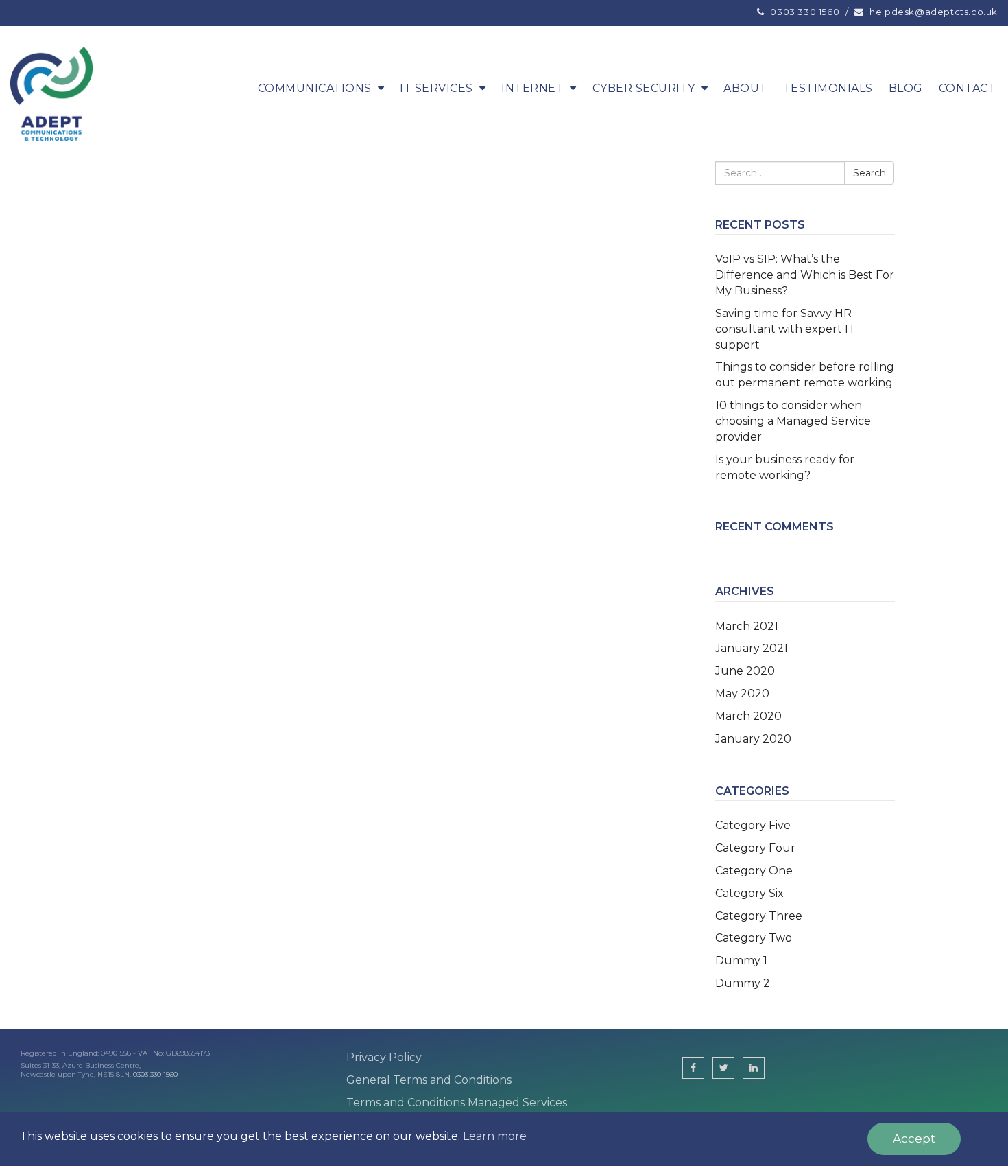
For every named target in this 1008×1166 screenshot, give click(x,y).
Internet (532, 88)
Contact (967, 88)
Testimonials (828, 88)
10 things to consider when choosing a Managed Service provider (793, 421)
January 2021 (751, 648)
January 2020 (753, 738)
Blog (906, 88)
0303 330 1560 (155, 1074)
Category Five (753, 825)
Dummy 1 (741, 960)
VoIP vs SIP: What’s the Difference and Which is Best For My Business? (804, 275)
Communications (315, 88)
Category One (754, 870)
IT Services (436, 88)
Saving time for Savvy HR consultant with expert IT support (785, 329)
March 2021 (746, 626)
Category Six (749, 893)
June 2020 (745, 670)
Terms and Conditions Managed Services (456, 1102)
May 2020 (742, 693)
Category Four (755, 847)
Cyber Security (643, 88)
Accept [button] (914, 1138)
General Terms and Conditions (429, 1079)
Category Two (753, 937)
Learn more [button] (495, 1136)
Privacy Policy (384, 1057)
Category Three (758, 915)
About (745, 88)
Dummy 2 (742, 983)
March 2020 (748, 716)
